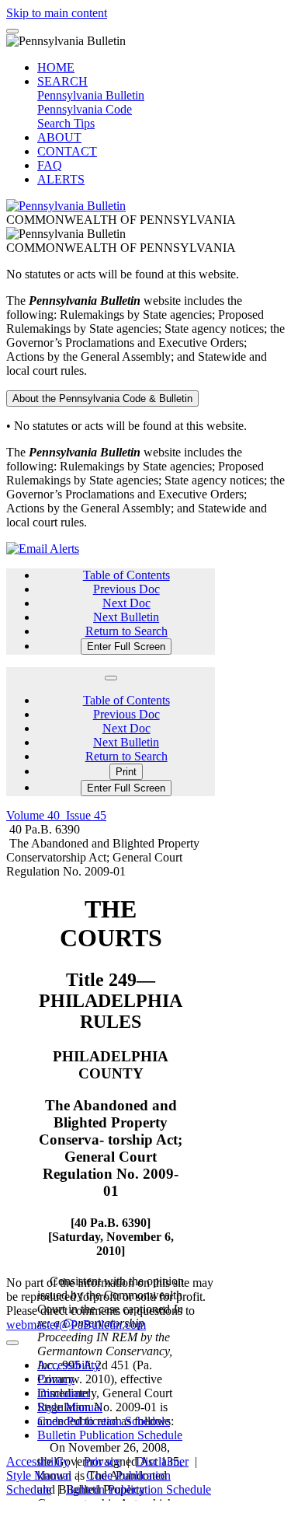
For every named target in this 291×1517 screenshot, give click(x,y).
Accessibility (68, 1365)
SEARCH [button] (62, 81)
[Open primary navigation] (12, 31)
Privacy (55, 1379)
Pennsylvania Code (84, 109)
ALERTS (61, 179)
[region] (110, 1190)
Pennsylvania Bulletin (90, 95)
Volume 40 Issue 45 (56, 815)
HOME (55, 67)
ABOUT (59, 137)
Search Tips (66, 123)
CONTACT (67, 151)
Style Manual (69, 1407)
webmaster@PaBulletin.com (76, 1324)
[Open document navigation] (111, 678)
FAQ (49, 165)
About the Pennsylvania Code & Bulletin (102, 398)
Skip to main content (56, 12)
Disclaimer (63, 1393)
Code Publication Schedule (103, 1421)
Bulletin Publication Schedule (109, 1435)
